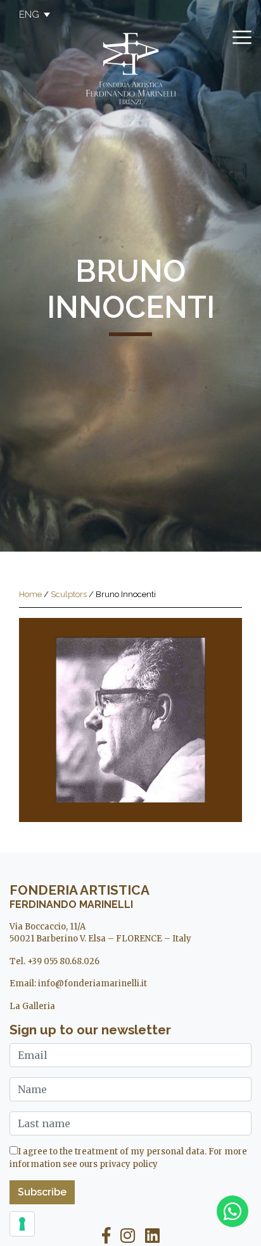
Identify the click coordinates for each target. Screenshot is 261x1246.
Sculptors (69, 594)
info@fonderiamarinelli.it (92, 983)
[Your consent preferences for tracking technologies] (22, 1224)
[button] (28, 14)
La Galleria (32, 1006)
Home (30, 594)
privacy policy (128, 1164)
